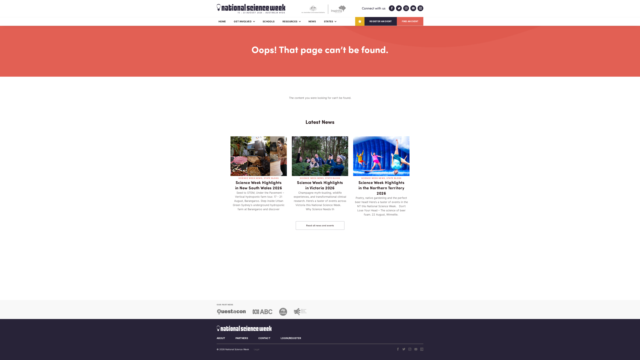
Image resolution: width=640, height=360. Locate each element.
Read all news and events (320, 225)
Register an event (381, 21)
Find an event (410, 21)
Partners (242, 338)
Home (222, 21)
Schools (268, 21)
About (221, 338)
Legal (256, 349)
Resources (289, 21)
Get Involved (243, 21)
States (328, 21)
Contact (264, 338)
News (312, 21)
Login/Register (291, 338)
